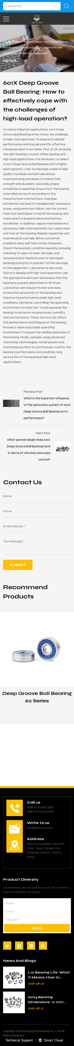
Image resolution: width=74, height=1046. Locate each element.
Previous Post (33, 392)
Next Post (43, 433)
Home (7, 41)
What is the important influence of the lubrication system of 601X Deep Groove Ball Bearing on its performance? (47, 408)
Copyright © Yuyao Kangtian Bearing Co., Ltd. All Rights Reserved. (33, 1033)
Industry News (32, 41)
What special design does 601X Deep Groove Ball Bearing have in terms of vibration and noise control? (28, 449)
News (17, 41)
